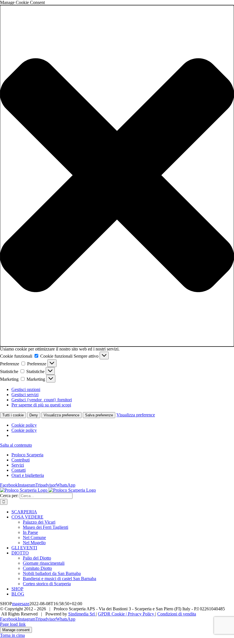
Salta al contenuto (16, 445)
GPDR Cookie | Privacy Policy (126, 613)
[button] (117, 176)
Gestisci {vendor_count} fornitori (41, 399)
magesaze (20, 603)
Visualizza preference (61, 415)
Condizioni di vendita (176, 613)
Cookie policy (24, 425)
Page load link (13, 624)
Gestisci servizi (25, 394)
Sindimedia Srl (82, 613)
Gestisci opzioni (25, 389)
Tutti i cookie (13, 415)
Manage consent (16, 630)
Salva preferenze (99, 415)
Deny (33, 415)
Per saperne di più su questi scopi (41, 404)
